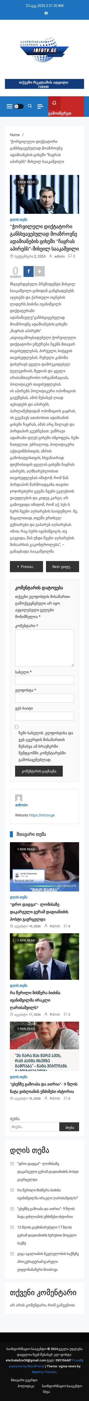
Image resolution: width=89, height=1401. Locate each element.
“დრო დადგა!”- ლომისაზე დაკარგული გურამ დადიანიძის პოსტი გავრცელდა (39, 912)
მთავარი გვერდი (24, 1380)
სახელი (23, 672)
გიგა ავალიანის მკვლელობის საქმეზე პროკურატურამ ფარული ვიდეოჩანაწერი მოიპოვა (48, 1262)
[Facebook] (28, 271)
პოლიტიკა (26, 1386)
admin (59, 256)
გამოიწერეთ (59, 113)
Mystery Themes (44, 1372)
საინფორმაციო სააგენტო (62, 1386)
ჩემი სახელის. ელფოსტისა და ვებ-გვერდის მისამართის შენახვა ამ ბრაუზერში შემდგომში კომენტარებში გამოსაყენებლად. (46, 746)
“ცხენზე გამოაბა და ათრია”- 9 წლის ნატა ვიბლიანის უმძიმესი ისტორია (46, 1213)
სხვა (46, 1392)
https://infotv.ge (42, 815)
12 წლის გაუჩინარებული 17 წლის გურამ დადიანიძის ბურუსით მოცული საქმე (46, 1235)
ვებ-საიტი (24, 708)
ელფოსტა (25, 690)
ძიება (70, 1128)
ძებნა (15, 1119)
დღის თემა (18, 219)
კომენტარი (26, 626)
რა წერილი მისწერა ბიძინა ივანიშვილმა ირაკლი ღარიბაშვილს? (35, 1000)
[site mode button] (19, 106)
